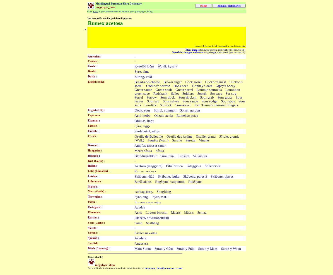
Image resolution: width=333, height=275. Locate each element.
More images (193, 50)
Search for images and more (187, 52)
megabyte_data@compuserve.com (163, 268)
